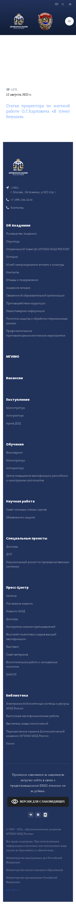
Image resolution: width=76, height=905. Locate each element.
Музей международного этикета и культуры (35, 265)
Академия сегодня (18, 288)
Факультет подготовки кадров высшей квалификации (31, 636)
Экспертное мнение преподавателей (30, 627)
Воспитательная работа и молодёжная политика (31, 664)
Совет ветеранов (17, 654)
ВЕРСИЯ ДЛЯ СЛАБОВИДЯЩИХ (42, 801)
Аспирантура (15, 415)
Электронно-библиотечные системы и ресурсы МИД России (37, 706)
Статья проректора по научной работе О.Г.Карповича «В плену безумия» (38, 111)
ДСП (9, 554)
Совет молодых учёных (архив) (26, 509)
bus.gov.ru (12, 890)
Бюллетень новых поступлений (27, 724)
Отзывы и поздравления (22, 280)
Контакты (17, 208)
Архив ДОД (13, 423)
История (12, 257)
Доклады (12, 547)
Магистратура (15, 408)
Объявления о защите (20, 517)
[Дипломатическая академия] (18, 21)
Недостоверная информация (25, 311)
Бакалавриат (14, 452)
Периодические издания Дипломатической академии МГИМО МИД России (35, 733)
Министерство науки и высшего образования (34, 870)
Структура (13, 241)
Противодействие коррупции (26, 303)
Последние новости (19, 604)
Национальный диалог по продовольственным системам (37, 564)
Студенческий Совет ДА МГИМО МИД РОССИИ (37, 249)
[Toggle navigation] (69, 21)
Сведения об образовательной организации (35, 295)
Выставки (12, 647)
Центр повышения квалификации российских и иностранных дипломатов (37, 478)
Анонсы (11, 596)
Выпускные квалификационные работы (32, 716)
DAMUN (11, 674)
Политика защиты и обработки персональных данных (37, 321)
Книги (10, 743)
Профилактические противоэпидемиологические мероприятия (35, 333)
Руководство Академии (21, 234)
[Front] (18, 166)
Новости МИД (15, 611)
